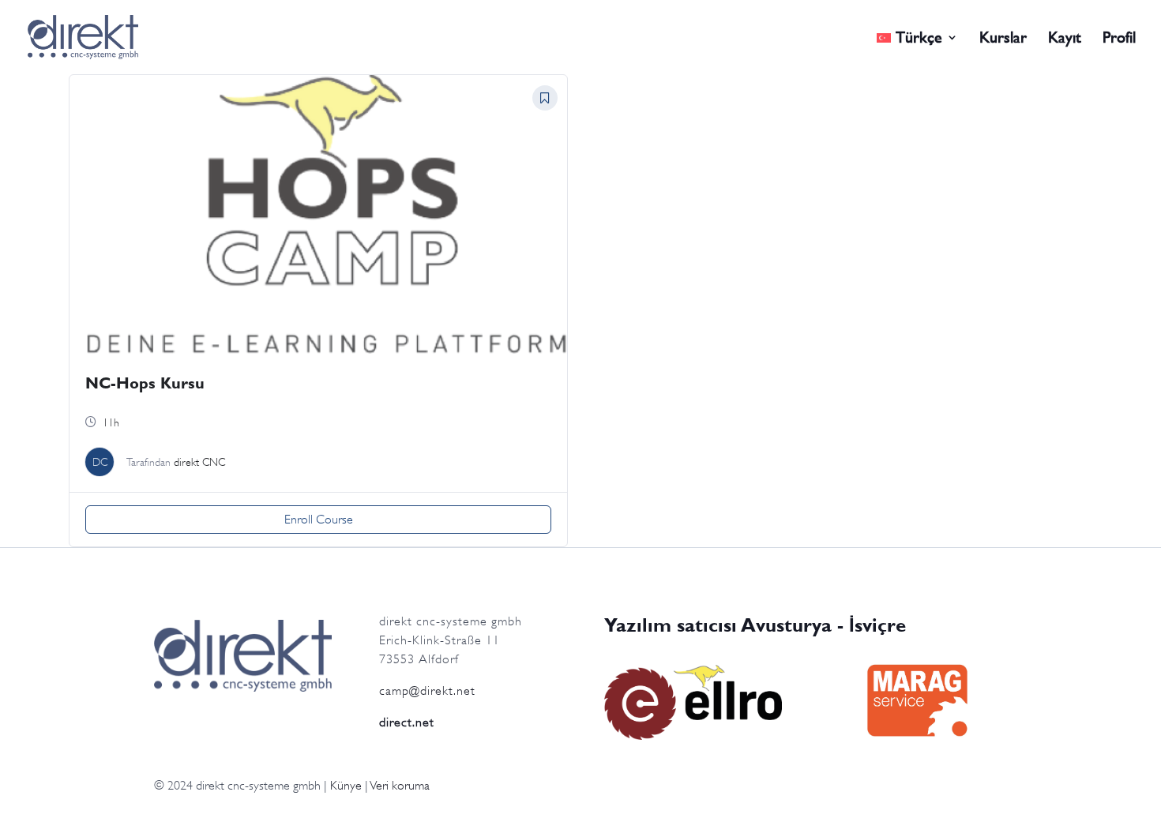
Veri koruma (400, 786)
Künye (346, 786)
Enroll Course (318, 519)
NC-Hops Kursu (145, 382)
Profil (1119, 40)
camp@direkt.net (427, 691)
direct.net (406, 722)
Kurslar (1003, 40)
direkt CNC (199, 462)
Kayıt (1064, 40)
